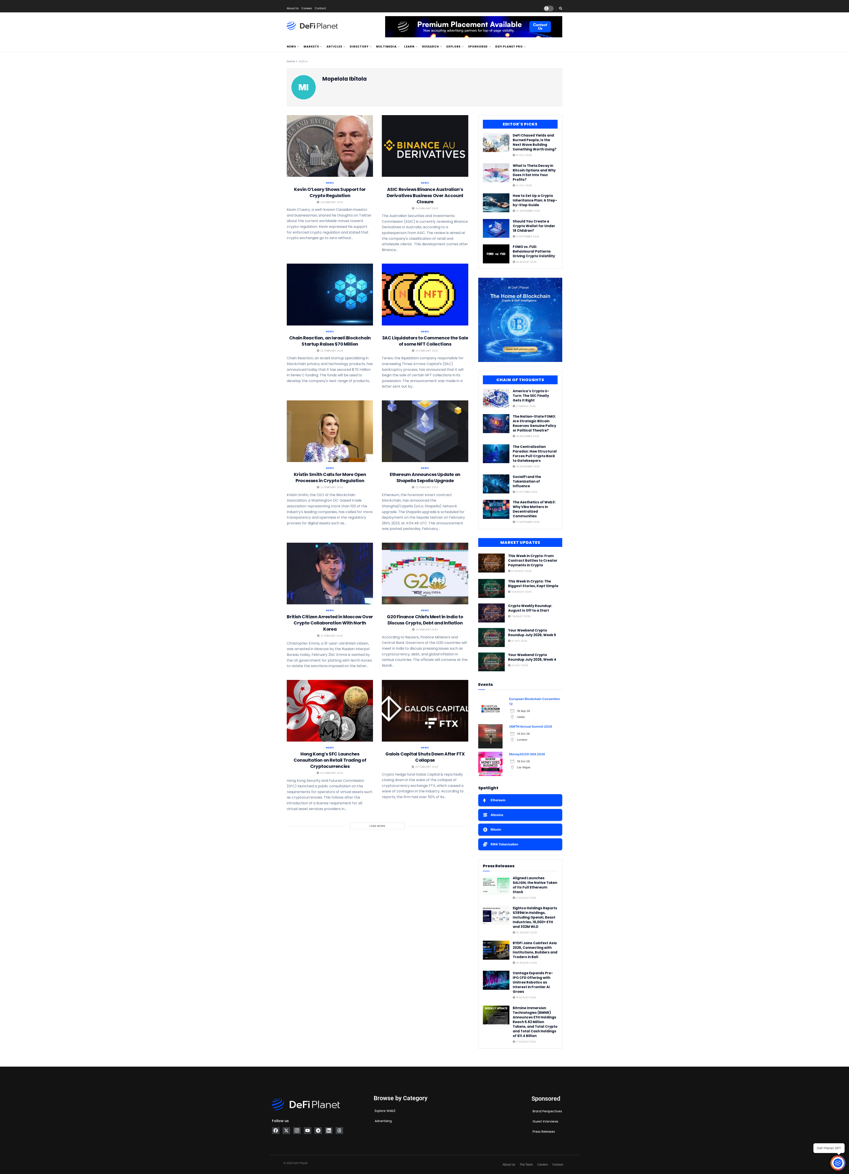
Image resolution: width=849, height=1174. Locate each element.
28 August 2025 (526, 262)
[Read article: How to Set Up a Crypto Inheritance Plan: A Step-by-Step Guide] (496, 202)
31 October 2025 (526, 492)
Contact (320, 8)
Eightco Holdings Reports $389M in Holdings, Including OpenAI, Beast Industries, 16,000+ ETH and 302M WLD (535, 917)
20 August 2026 (526, 932)
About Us (293, 8)
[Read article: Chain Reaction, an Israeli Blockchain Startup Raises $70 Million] (330, 294)
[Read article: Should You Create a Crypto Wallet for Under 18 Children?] (496, 228)
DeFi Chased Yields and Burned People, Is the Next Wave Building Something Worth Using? (534, 142)
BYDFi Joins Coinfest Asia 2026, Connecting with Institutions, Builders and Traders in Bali (535, 950)
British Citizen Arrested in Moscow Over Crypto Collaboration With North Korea (330, 623)
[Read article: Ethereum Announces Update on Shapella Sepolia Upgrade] (425, 431)
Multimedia (386, 46)
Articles (334, 46)
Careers (306, 8)
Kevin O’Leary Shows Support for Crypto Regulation (330, 192)
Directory (359, 46)
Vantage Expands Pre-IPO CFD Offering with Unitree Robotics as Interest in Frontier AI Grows (533, 982)
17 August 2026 (525, 1041)
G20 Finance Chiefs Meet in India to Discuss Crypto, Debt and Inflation (425, 620)
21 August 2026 (521, 571)
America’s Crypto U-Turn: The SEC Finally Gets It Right (531, 396)
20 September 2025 (527, 211)
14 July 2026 (523, 155)
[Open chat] (838, 1163)
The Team (526, 1164)
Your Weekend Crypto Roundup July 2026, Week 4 (532, 657)
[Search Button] (560, 8)
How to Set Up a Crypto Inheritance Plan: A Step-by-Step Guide (535, 200)
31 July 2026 (519, 641)
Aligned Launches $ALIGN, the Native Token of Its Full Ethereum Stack (535, 885)
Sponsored (478, 46)
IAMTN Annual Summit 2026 (530, 726)
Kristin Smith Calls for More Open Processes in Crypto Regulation (330, 477)
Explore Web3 (385, 1111)
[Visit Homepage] (312, 26)
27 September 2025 (527, 522)
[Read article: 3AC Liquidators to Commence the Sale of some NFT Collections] (425, 294)
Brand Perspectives (547, 1111)
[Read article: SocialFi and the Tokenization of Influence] (496, 483)
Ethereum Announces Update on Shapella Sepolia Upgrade (425, 477)
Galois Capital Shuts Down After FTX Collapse (425, 757)
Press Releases (544, 1131)
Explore (453, 46)
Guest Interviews (545, 1121)
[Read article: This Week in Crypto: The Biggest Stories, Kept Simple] (491, 588)
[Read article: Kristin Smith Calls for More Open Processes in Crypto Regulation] (330, 431)
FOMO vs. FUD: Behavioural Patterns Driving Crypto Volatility (534, 251)
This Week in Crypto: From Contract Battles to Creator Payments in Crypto (532, 560)
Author (303, 61)
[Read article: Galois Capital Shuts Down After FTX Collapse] (425, 711)
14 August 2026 (521, 592)
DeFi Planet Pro (509, 46)
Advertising (383, 1121)
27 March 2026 (525, 406)
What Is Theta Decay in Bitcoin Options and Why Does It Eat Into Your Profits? (534, 172)
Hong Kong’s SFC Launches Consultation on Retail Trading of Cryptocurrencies (330, 760)
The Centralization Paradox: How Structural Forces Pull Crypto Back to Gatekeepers (535, 453)
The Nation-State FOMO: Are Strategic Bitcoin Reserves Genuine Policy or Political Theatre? (534, 423)
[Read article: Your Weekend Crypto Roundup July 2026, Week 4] (491, 662)
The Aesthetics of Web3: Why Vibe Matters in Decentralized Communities (534, 509)
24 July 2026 (519, 665)
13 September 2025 (527, 236)
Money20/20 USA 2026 (527, 754)
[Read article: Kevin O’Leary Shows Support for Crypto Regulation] (330, 146)
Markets (311, 46)
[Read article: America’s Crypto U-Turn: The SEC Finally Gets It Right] (496, 398)
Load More (377, 826)
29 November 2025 (527, 466)
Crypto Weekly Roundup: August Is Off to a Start (530, 608)
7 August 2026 (520, 616)
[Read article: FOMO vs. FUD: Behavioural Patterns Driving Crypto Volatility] (496, 253)
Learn (409, 46)
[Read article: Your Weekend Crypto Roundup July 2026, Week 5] (491, 637)
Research (430, 46)
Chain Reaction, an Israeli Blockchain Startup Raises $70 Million (330, 341)
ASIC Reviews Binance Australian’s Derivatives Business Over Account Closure (425, 195)
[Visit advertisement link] (473, 26)
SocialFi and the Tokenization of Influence (527, 481)
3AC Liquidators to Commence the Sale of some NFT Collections (425, 341)
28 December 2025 (527, 436)
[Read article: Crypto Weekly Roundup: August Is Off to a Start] (491, 612)
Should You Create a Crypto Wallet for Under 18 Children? (534, 226)
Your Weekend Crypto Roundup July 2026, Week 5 (532, 632)
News (291, 46)
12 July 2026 (523, 185)
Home (291, 61)
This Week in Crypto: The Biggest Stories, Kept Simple (533, 583)
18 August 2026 (525, 997)
